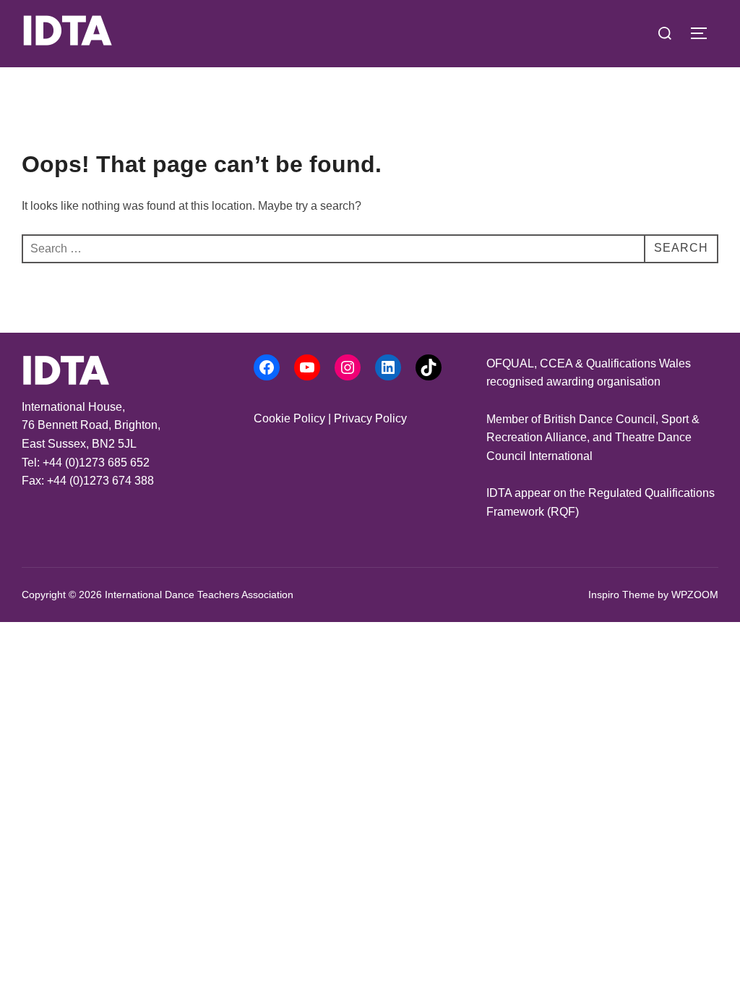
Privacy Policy (370, 418)
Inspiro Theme (621, 594)
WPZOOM (694, 594)
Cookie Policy (289, 418)
